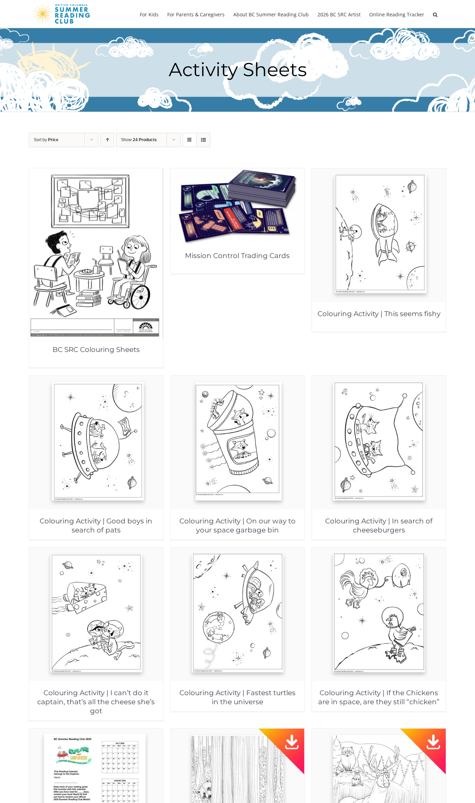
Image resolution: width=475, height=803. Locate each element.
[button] (435, 14)
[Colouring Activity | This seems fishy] (379, 173)
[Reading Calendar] (96, 733)
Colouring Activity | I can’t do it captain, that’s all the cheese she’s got (96, 702)
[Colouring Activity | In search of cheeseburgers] (379, 380)
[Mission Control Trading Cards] (238, 173)
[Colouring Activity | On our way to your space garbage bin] (238, 380)
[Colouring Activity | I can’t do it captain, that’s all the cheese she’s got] (96, 552)
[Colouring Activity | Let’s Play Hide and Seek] (238, 733)
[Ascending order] (107, 140)
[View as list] (203, 140)
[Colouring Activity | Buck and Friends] (379, 733)
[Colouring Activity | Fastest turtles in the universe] (238, 552)
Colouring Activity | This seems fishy (379, 314)
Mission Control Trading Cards (237, 255)
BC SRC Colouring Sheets (96, 349)
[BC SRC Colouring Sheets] (96, 173)
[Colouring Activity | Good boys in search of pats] (96, 380)
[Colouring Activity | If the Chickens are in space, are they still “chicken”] (379, 552)
